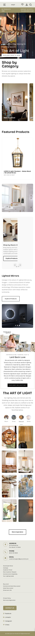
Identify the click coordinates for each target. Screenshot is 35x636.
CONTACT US (9, 608)
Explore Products (11, 258)
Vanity (21, 102)
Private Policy (7, 598)
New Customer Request (9, 572)
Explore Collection (17, 385)
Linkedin (8, 617)
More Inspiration (17, 532)
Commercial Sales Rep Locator (11, 586)
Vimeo (7, 625)
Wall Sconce (21, 98)
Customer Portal (7, 570)
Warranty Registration (9, 600)
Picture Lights (21, 106)
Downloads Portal (8, 566)
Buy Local (6, 584)
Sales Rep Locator (8, 588)
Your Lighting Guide (8, 576)
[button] (15, 265)
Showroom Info (7, 590)
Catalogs (5, 568)
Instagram (8, 621)
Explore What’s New (11, 55)
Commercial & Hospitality (10, 574)
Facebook (8, 613)
